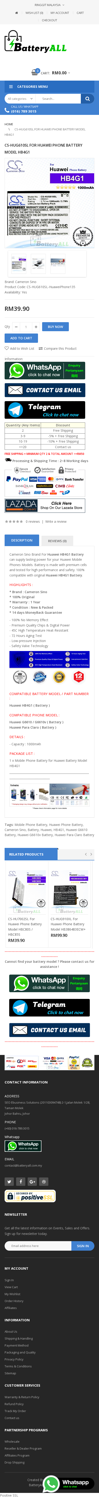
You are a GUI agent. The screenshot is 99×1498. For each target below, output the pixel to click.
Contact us (12, 1418)
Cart (80, 13)
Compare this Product (60, 348)
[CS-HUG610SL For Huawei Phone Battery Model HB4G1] (49, 203)
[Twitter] (9, 1181)
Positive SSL (9, 1495)
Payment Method (17, 1345)
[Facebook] (20, 1181)
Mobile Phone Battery (31, 824)
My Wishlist (12, 1294)
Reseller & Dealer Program (23, 1448)
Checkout (49, 20)
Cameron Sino (25, 282)
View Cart (11, 1287)
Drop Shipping (14, 1462)
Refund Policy (14, 1404)
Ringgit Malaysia (48, 5)
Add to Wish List (22, 348)
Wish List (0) (34, 13)
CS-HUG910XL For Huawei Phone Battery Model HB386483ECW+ (68, 924)
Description (21, 540)
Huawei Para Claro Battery (74, 835)
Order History (14, 1301)
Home (9, 124)
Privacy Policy (14, 1359)
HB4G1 (58, 830)
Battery (33, 830)
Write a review (56, 521)
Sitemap (10, 1373)
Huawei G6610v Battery (35, 835)
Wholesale (12, 1441)
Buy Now (55, 326)
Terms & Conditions (18, 1366)
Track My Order (15, 1411)
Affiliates (11, 1308)
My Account (60, 13)
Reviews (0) (57, 541)
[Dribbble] (43, 1181)
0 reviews (33, 521)
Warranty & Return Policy (22, 1397)
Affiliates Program (17, 1455)
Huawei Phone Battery (66, 824)
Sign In (9, 1280)
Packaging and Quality (20, 1352)
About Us (11, 1331)
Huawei (46, 830)
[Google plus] (32, 1181)
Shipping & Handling (19, 1338)
